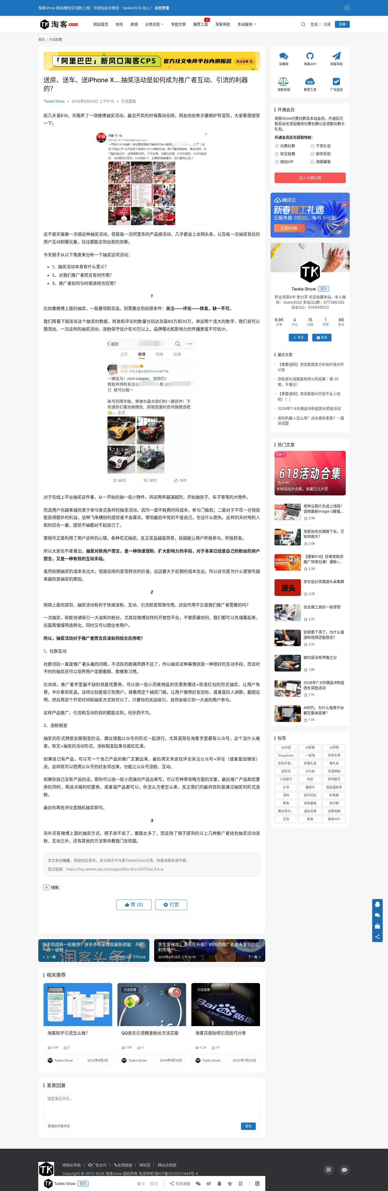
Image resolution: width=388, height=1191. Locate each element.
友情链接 (124, 1165)
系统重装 (310, 803)
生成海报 (182, 1183)
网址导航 (73, 1165)
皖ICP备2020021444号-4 (176, 1173)
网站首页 (100, 24)
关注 (300, 338)
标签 (146, 1165)
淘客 (195, 738)
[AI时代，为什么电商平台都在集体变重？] (288, 713)
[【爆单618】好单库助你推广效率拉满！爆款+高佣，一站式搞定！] (288, 562)
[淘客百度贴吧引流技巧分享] (225, 1004)
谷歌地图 (334, 811)
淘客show (114, 1173)
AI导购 (334, 747)
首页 (41, 39)
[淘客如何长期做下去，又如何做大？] (288, 537)
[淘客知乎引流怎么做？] (78, 1004)
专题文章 (178, 24)
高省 (310, 819)
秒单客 (334, 795)
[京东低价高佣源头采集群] (288, 587)
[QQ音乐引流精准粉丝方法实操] (151, 1004)
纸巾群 (334, 803)
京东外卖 (334, 756)
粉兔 (286, 803)
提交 (248, 1126)
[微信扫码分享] (198, 1183)
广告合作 (99, 1165)
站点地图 (169, 1165)
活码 (286, 795)
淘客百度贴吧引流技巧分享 (220, 1033)
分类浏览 (152, 24)
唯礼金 (334, 764)
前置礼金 (310, 764)
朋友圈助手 (334, 787)
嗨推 (55, 887)
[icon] (328, 1170)
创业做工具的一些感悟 (322, 607)
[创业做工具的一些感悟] (288, 612)
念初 (310, 779)
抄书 (286, 787)
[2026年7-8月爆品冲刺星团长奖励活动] (288, 688)
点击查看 (161, 8)
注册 (327, 24)
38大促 (286, 747)
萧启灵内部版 (287, 811)
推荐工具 (200, 24)
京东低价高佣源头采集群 (324, 582)
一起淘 (310, 756)
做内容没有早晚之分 (320, 657)
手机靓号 (334, 779)
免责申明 (146, 1173)
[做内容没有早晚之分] (288, 663)
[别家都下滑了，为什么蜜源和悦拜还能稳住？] (288, 638)
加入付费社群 (310, 178)
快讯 (119, 24)
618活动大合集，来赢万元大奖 (302, 488)
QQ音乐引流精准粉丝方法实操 (149, 1033)
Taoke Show (54, 101)
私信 (324, 338)
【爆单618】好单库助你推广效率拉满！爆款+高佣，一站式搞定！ (323, 561)
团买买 (286, 771)
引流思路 (128, 101)
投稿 (342, 24)
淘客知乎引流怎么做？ (69, 1033)
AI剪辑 (310, 747)
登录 (314, 24)
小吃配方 (286, 779)
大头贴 (310, 771)
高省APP (334, 819)
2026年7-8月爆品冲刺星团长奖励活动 (309, 408)
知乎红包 (310, 795)
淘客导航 (222, 24)
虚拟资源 (310, 811)
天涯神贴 (334, 771)
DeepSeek (286, 756)
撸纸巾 (310, 787)
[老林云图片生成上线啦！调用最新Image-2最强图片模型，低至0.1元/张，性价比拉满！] (288, 512)
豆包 (286, 819)
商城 (134, 24)
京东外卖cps (287, 764)
